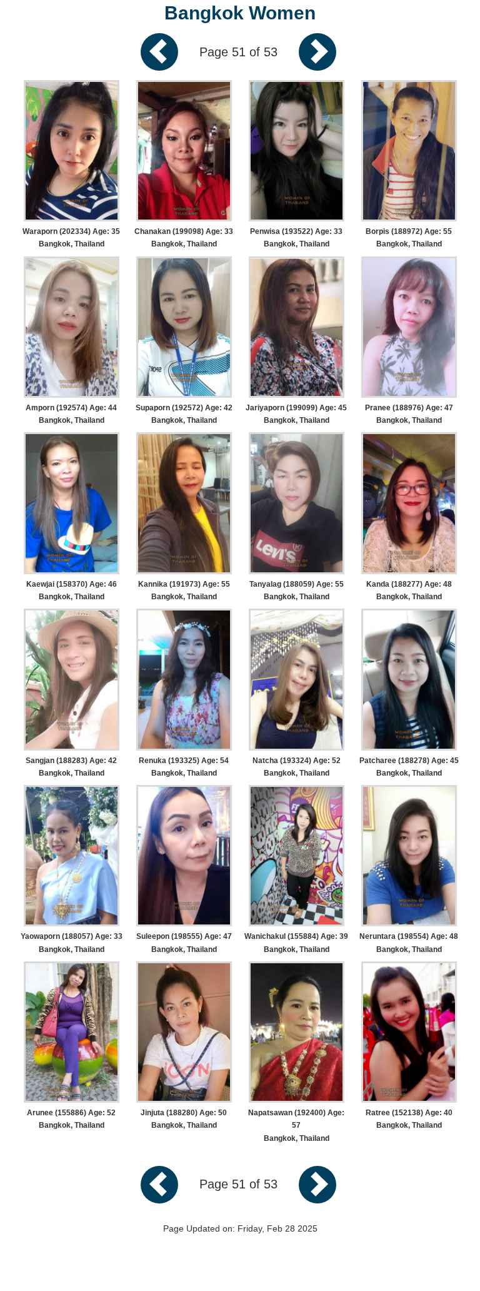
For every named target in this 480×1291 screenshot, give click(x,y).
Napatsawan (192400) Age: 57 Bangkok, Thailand (296, 1125)
